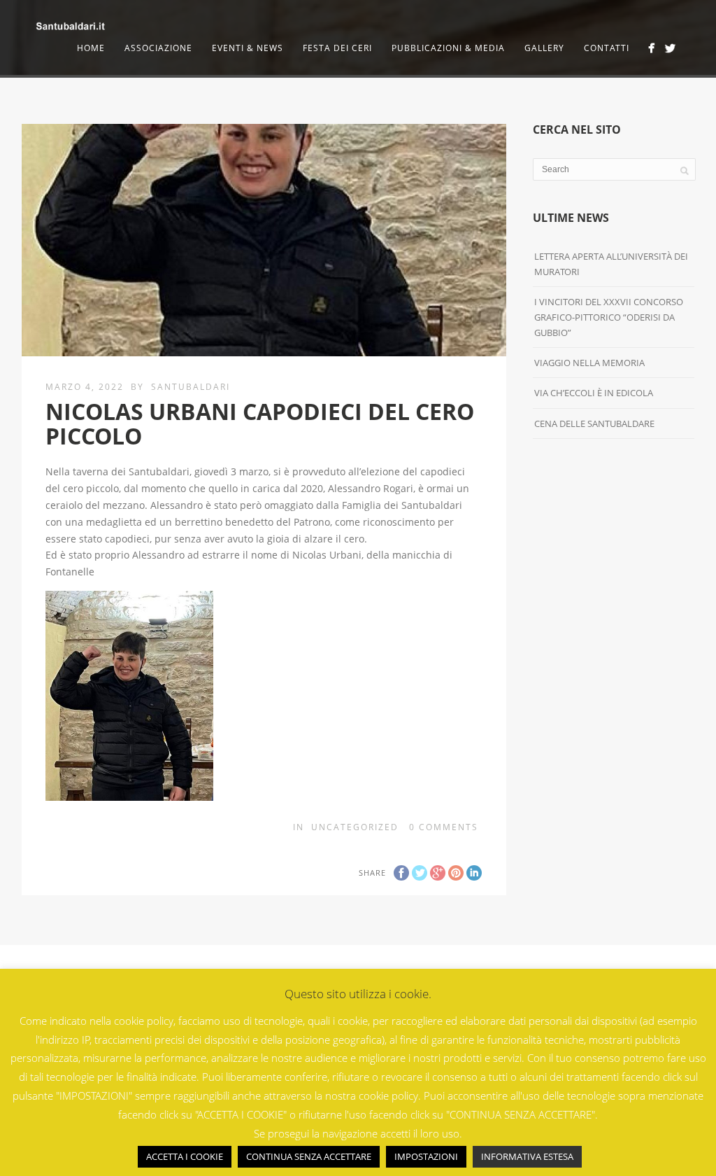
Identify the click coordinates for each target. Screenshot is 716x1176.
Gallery (544, 48)
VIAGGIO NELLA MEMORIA (589, 362)
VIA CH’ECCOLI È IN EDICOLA (593, 392)
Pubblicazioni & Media (448, 48)
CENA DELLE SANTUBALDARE (594, 423)
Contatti (606, 48)
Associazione (158, 48)
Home (91, 48)
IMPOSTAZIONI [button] (426, 1156)
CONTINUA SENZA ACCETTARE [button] (308, 1156)
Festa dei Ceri (337, 48)
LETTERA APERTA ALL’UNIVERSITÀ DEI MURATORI (611, 264)
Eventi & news (247, 48)
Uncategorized (355, 827)
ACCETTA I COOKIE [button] (184, 1156)
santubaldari (190, 387)
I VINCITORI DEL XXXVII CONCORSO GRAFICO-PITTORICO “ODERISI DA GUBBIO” (608, 317)
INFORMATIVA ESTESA (527, 1156)
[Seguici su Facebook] (651, 48)
